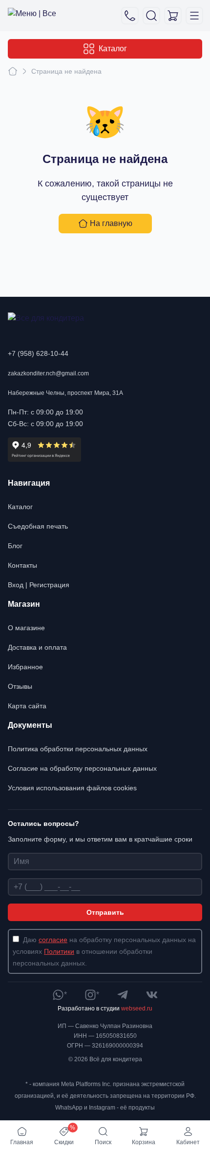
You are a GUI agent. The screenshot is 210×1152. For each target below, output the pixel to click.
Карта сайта (27, 706)
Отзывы (20, 686)
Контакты (22, 565)
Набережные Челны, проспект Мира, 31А (65, 393)
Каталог (113, 48)
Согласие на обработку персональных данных (82, 768)
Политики (59, 951)
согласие (53, 940)
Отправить (105, 912)
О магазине (26, 628)
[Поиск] (151, 15)
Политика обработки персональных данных (77, 749)
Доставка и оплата (37, 647)
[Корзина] (173, 15)
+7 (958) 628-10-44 (38, 353)
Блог (15, 546)
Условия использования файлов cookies (72, 788)
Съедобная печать (38, 526)
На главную (111, 223)
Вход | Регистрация (38, 585)
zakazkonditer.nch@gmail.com (48, 373)
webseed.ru (136, 1008)
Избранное (25, 667)
